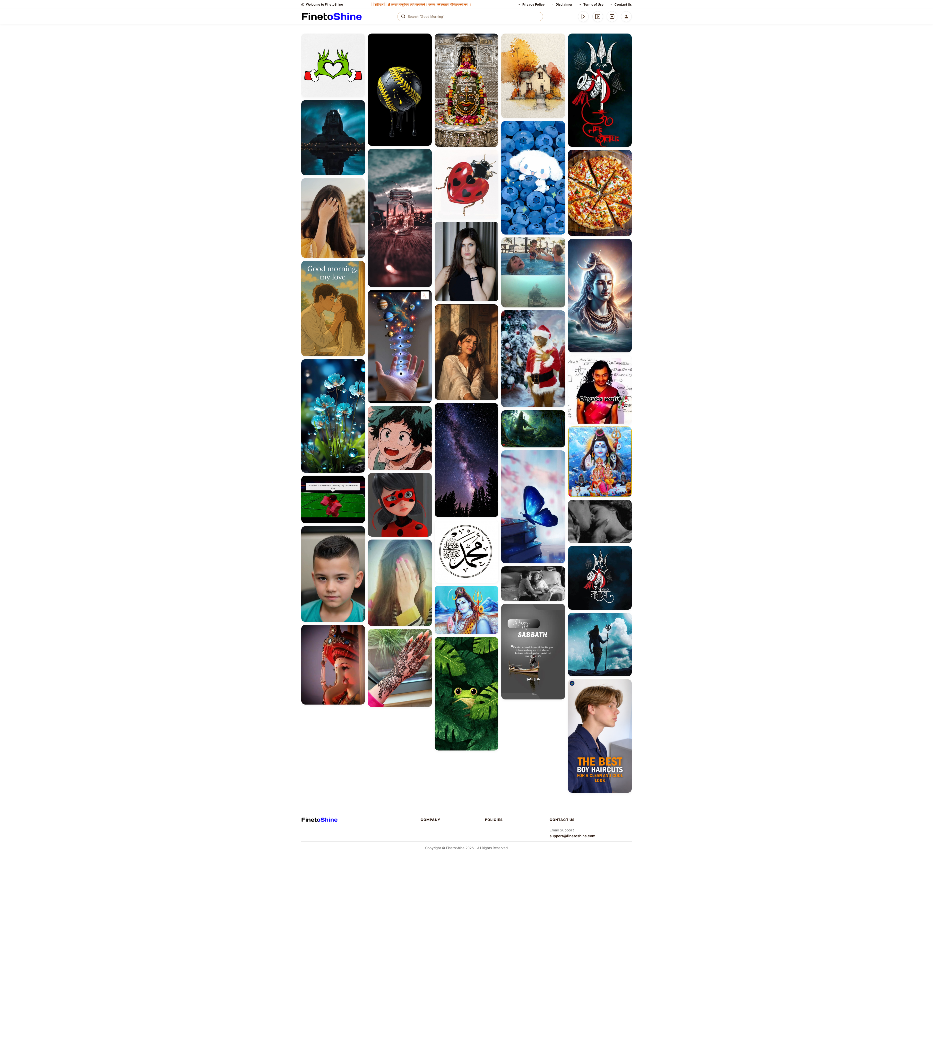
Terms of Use (593, 4)
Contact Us (623, 4)
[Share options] (359, 38)
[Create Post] (612, 16)
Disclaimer (564, 4)
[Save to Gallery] (359, 47)
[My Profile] (626, 16)
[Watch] (597, 16)
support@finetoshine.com (572, 836)
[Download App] (583, 16)
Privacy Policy (533, 4)
